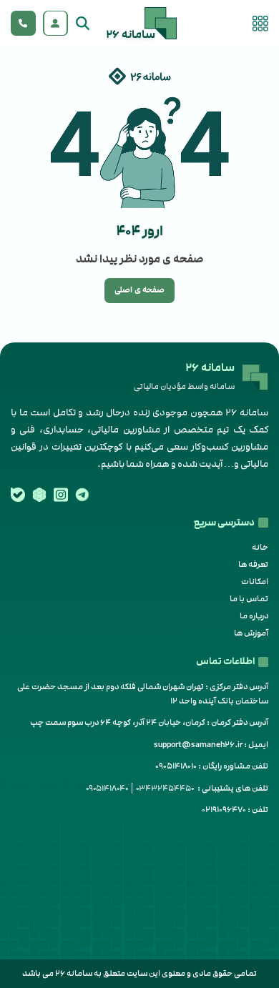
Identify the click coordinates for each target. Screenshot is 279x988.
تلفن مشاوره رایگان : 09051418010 (211, 766)
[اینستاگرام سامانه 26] (61, 495)
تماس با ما (249, 599)
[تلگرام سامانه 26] (82, 495)
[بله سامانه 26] (18, 495)
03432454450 (165, 788)
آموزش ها (251, 633)
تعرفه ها (253, 564)
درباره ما (254, 616)
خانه (260, 547)
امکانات (254, 581)
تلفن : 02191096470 (235, 810)
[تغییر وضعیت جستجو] (82, 23)
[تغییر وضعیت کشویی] (55, 23)
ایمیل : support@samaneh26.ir (211, 744)
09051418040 (107, 788)
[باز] (260, 23)
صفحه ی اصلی (139, 290)
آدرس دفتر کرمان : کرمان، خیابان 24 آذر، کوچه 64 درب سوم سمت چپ (149, 722)
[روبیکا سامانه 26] (39, 495)
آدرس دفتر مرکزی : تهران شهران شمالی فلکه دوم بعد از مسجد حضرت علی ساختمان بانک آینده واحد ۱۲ (142, 694)
